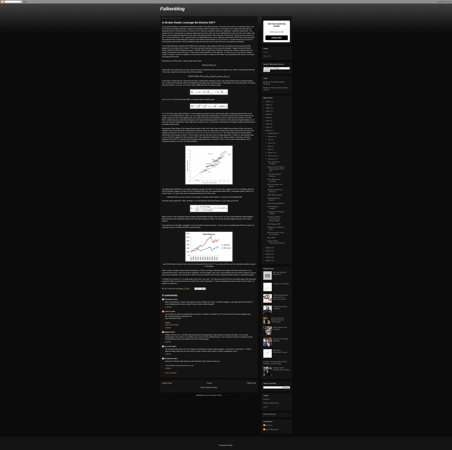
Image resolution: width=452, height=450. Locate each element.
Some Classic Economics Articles (276, 242)
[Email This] (195, 289)
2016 (268, 124)
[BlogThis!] (198, 289)
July (270, 140)
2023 (268, 105)
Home (209, 383)
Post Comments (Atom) (214, 395)
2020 (268, 111)
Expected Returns (222, 39)
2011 (268, 251)
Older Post (251, 383)
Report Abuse (269, 414)
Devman (269, 425)
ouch (265, 407)
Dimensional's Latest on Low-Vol (275, 233)
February (272, 156)
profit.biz (167, 311)
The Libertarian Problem (273, 163)
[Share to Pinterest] (204, 289)
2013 (268, 130)
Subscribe (277, 38)
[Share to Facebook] (202, 289)
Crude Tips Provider (172, 325)
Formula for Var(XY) (281, 284)
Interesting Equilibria (275, 203)
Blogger (230, 445)
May (270, 146)
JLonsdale (168, 346)
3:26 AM (168, 328)
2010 (268, 254)
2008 (268, 260)
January (271, 159)
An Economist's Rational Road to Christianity (278, 320)
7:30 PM (168, 354)
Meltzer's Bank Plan (271, 403)
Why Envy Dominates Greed (280, 351)
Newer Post (167, 383)
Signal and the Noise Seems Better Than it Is (275, 169)
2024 (268, 101)
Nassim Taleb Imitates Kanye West (281, 369)
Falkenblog (172, 8)
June (270, 143)
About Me (266, 56)
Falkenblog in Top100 (272, 207)
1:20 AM (168, 368)
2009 (268, 257)
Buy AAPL (271, 238)
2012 (268, 248)
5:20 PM (168, 342)
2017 (268, 121)
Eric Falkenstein (272, 429)
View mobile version (208, 387)
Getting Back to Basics (273, 199)
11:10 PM (168, 307)
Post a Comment (171, 373)
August (271, 136)
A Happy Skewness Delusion (275, 191)
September (272, 133)
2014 (268, 127)
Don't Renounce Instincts (273, 180)
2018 (268, 118)
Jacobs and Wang (172, 99)
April (270, 149)
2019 (268, 114)
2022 (268, 108)
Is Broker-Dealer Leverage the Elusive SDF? (273, 219)
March (270, 152)
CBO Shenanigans (274, 195)
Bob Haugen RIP (274, 224)
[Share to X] (200, 289)
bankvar (266, 399)
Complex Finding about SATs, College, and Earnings (275, 363)
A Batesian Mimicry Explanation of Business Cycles (280, 297)
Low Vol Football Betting (274, 175)
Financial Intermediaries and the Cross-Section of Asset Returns (200, 133)
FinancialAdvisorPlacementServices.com (179, 365)
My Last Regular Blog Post (279, 273)
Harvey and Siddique (185, 85)
